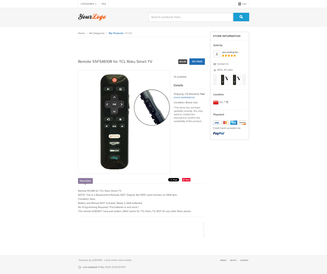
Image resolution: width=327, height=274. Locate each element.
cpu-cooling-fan (230, 52)
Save (187, 179)
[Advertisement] (140, 46)
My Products (116, 33)
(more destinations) (184, 97)
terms (233, 260)
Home (81, 33)
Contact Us (222, 64)
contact (244, 260)
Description (85, 181)
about (223, 260)
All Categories (97, 33)
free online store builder (119, 260)
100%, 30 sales (224, 70)
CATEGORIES (88, 4)
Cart (244, 4)
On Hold (197, 61)
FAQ (104, 4)
